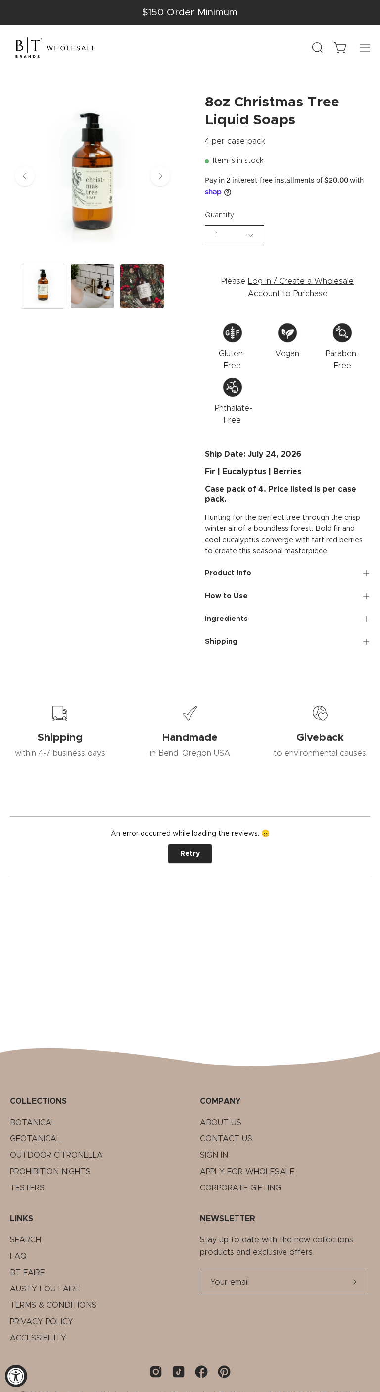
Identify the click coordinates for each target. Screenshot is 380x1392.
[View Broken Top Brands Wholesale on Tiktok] (178, 1371)
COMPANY (220, 1101)
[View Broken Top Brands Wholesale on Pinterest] (224, 1371)
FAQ (18, 1256)
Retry (190, 853)
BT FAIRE (27, 1273)
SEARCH (25, 1240)
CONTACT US (226, 1139)
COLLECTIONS (38, 1101)
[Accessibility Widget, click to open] (16, 1376)
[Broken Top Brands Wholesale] (54, 47)
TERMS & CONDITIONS (53, 1305)
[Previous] (25, 176)
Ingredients (226, 619)
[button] (317, 47)
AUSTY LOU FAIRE (45, 1289)
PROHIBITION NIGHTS (50, 1172)
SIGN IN (214, 1155)
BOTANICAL (33, 1123)
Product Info (228, 573)
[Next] (160, 176)
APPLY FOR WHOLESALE (247, 1172)
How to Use (226, 596)
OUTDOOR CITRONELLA (56, 1155)
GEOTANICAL (35, 1139)
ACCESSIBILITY (38, 1338)
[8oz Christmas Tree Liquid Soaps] (43, 286)
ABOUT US (220, 1123)
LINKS (21, 1219)
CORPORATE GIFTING (240, 1188)
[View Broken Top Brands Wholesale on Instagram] (155, 1371)
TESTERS (27, 1188)
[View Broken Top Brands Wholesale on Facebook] (201, 1371)
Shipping (221, 641)
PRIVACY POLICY (41, 1322)
